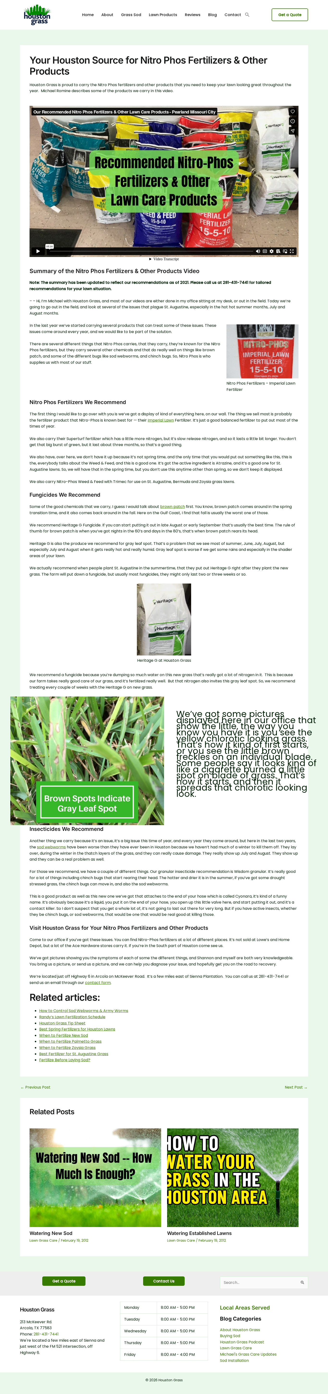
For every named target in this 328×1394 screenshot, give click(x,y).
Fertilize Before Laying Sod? (64, 1060)
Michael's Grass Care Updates (248, 1354)
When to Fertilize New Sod (63, 1035)
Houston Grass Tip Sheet (62, 1023)
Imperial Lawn (161, 420)
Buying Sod (230, 1336)
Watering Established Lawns (199, 1233)
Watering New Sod (51, 1233)
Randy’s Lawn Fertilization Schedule (72, 1017)
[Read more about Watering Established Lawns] (233, 1177)
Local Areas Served (245, 1308)
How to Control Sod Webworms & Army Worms (83, 1010)
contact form (98, 982)
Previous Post (35, 1087)
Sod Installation (234, 1360)
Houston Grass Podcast (242, 1342)
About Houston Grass (240, 1330)
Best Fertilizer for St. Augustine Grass (73, 1054)
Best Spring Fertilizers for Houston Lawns (77, 1029)
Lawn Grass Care (43, 1240)
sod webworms (51, 847)
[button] (247, 15)
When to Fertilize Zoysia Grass (67, 1047)
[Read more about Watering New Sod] (95, 1177)
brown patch (172, 506)
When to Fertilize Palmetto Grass (70, 1041)
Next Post (296, 1087)
